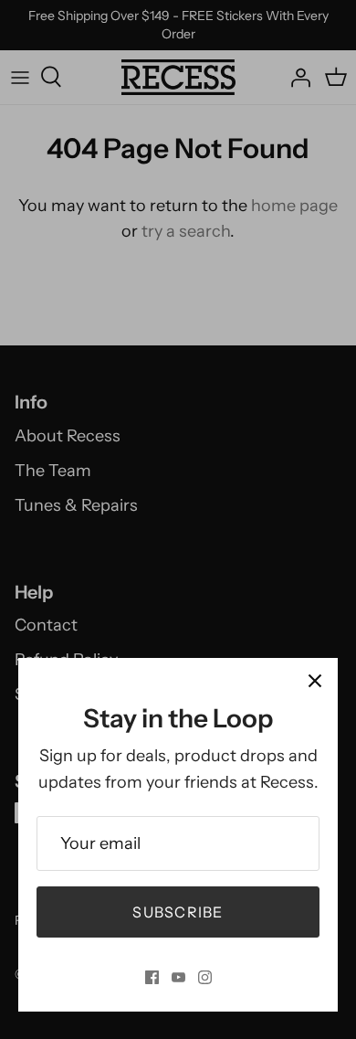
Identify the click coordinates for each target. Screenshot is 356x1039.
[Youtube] (178, 977)
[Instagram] (205, 977)
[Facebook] (152, 977)
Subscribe (178, 912)
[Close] (315, 681)
